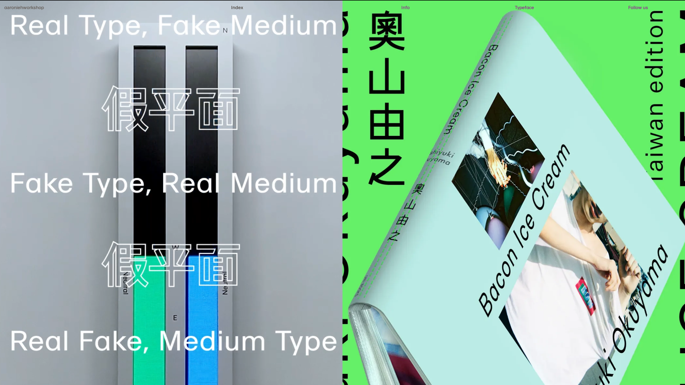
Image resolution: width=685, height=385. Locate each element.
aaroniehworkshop (24, 7)
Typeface (524, 7)
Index (237, 7)
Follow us (638, 7)
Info (405, 7)
